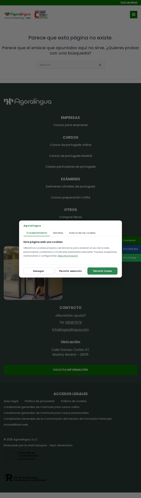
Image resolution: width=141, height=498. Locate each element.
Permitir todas (102, 271)
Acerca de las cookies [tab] (82, 233)
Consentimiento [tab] (36, 233)
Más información (68, 256)
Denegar (38, 271)
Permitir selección (70, 271)
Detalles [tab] (58, 233)
